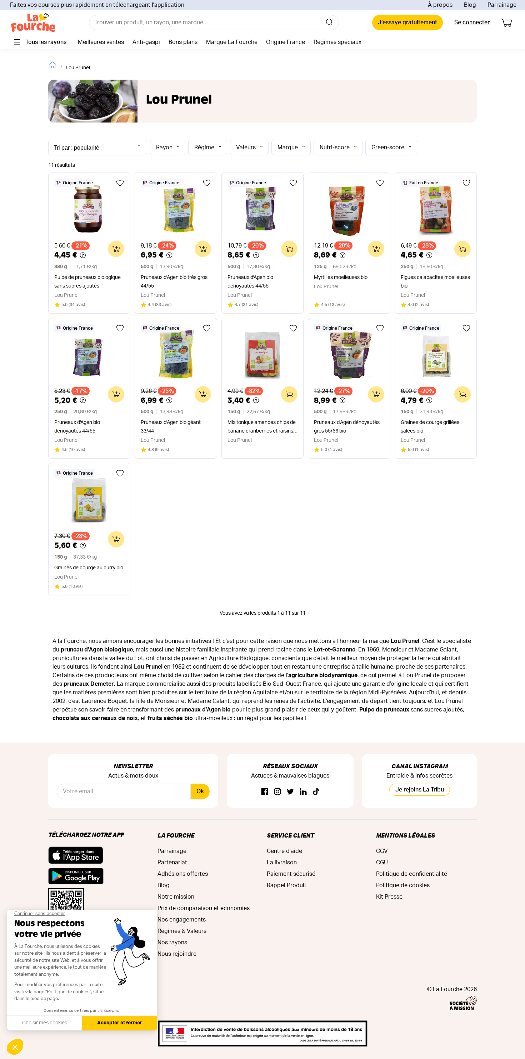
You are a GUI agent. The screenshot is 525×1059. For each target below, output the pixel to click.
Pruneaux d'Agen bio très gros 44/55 (174, 282)
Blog (470, 5)
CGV (382, 851)
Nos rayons (172, 942)
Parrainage (502, 5)
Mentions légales (405, 835)
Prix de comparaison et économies (204, 908)
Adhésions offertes (183, 874)
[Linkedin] (303, 792)
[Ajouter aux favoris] (120, 183)
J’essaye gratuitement (407, 22)
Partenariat (172, 862)
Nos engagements (182, 920)
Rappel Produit (286, 885)
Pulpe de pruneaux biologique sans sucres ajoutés (87, 282)
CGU (382, 862)
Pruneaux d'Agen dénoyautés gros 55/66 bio (347, 427)
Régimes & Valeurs (182, 931)
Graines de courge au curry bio (88, 567)
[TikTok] (316, 792)
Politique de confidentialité (411, 874)
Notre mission (176, 897)
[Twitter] (290, 792)
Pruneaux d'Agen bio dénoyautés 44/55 (250, 282)
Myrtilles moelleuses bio (341, 277)
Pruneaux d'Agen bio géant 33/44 (171, 427)
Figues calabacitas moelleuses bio (435, 282)
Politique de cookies (403, 885)
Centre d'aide (284, 851)
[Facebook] (264, 792)
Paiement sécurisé (291, 874)
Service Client (290, 835)
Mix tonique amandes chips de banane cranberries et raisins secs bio (262, 427)
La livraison (282, 862)
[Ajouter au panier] (116, 249)
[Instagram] (277, 792)
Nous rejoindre (177, 954)
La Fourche (176, 835)
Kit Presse (389, 897)
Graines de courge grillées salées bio (430, 427)
